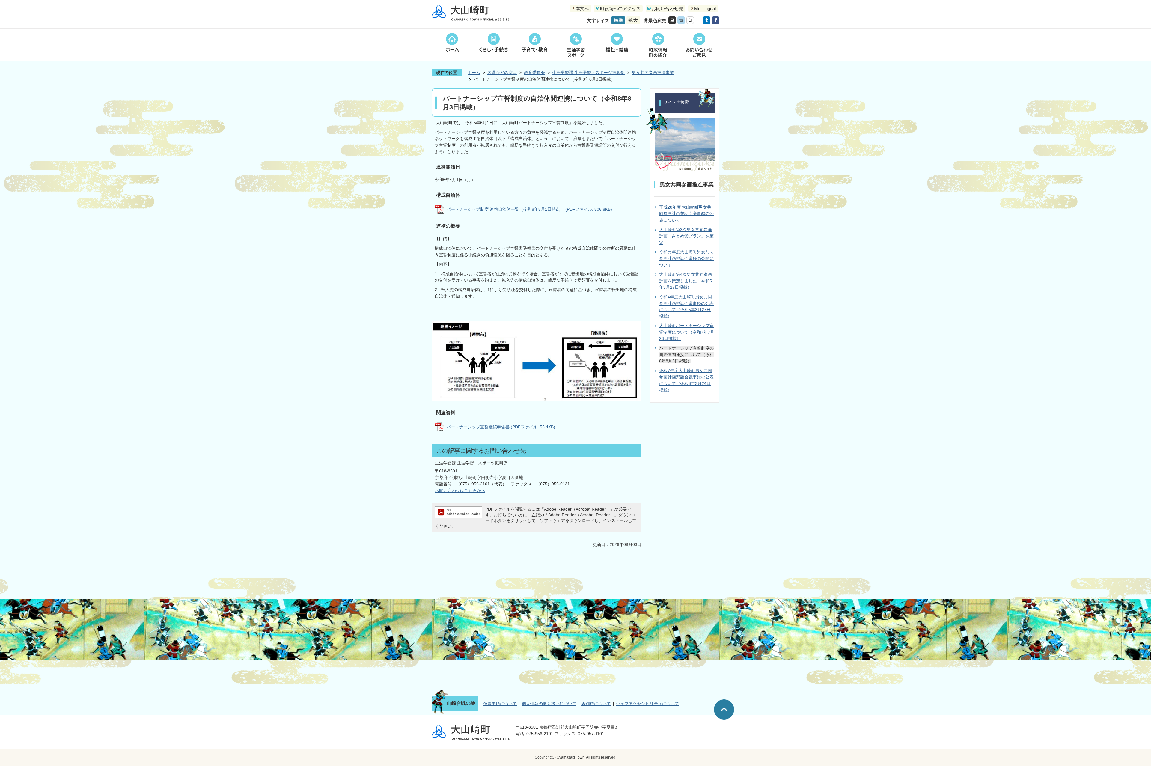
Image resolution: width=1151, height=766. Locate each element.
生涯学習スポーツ (575, 45)
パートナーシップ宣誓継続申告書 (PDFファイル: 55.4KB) (501, 427)
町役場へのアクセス (620, 8)
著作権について (596, 703)
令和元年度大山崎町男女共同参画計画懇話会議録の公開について (686, 258)
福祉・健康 (616, 45)
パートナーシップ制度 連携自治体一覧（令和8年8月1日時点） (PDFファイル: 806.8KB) (529, 209)
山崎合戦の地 (461, 703)
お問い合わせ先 (667, 8)
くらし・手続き (493, 45)
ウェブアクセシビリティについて (647, 703)
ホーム (452, 45)
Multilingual (705, 8)
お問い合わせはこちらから (460, 490)
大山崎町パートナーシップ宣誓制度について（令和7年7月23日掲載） (686, 332)
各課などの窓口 (502, 72)
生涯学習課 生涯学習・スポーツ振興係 (588, 72)
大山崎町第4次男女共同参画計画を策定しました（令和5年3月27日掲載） (685, 281)
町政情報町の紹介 (657, 45)
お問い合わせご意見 (698, 45)
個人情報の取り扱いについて (549, 703)
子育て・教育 (534, 45)
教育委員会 (534, 72)
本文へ (582, 8)
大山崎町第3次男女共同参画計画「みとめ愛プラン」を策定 (686, 236)
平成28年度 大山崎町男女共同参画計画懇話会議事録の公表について (686, 213)
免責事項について (500, 703)
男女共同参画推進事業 (653, 72)
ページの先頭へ (724, 709)
